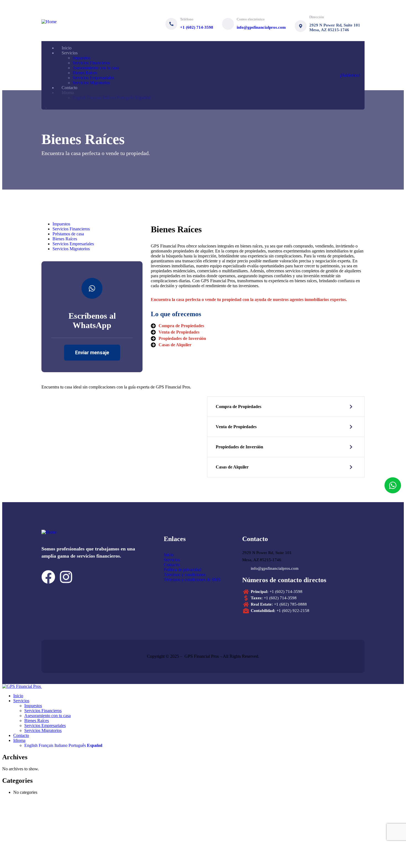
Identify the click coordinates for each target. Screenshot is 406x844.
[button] (285, 407)
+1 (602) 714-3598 (196, 27)
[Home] (49, 21)
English (31, 745)
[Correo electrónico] (228, 24)
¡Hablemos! (350, 75)
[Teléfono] (171, 24)
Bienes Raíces (64, 238)
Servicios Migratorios (71, 248)
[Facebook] (48, 577)
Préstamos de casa (68, 233)
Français (46, 745)
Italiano (60, 745)
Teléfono (186, 19)
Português (77, 745)
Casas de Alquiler (232, 467)
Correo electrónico (251, 19)
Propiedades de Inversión (239, 446)
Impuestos (61, 224)
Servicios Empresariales (73, 243)
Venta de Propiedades (236, 426)
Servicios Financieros (71, 229)
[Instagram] (66, 577)
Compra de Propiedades (238, 406)
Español (94, 745)
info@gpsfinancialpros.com (261, 27)
